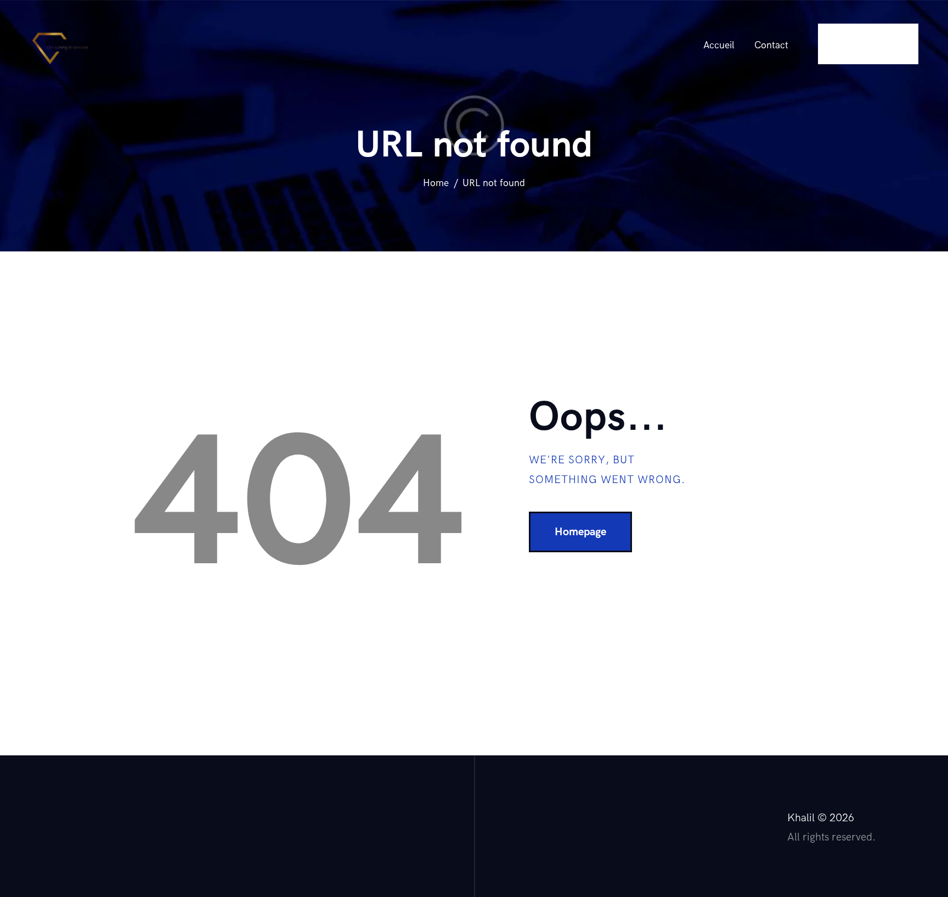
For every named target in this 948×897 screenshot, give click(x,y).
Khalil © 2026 (820, 818)
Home (436, 183)
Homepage (580, 532)
